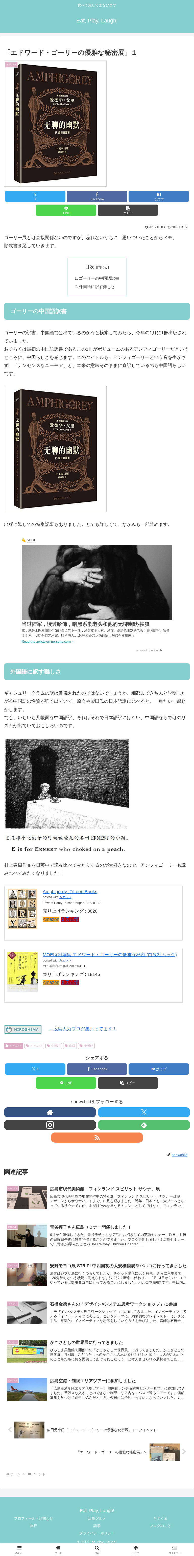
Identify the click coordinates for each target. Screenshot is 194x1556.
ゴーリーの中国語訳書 (99, 278)
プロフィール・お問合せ (33, 1518)
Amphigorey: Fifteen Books (70, 891)
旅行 (33, 1526)
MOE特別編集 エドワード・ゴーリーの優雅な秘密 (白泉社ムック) (110, 954)
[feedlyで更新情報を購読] (144, 1125)
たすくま (160, 1518)
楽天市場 (70, 919)
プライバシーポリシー (97, 1533)
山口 (72, 1046)
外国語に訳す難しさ (97, 286)
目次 (89, 266)
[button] (128, 210)
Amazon (51, 919)
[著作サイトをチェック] (50, 1112)
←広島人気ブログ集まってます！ (83, 1028)
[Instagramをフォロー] (50, 1125)
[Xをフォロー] (144, 1112)
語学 (97, 1526)
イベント (16, 1046)
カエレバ (65, 897)
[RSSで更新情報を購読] (97, 1138)
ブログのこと (160, 1526)
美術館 (88, 1046)
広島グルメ (97, 1518)
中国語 (55, 1046)
